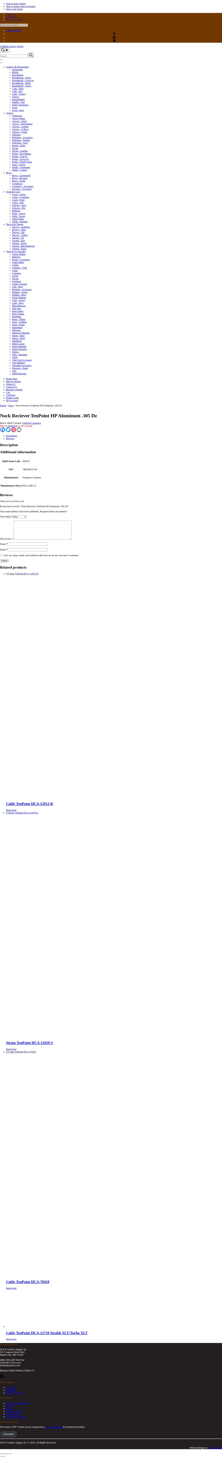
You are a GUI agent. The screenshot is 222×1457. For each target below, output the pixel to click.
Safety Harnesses (20, 105)
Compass (16, 273)
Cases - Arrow (19, 194)
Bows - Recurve (20, 178)
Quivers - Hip (18, 208)
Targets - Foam (19, 243)
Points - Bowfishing (21, 153)
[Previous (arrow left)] (1, 1456)
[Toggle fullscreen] (4, 1453)
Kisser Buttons (19, 297)
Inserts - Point (18, 145)
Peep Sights (17, 311)
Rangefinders (18, 99)
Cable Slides (18, 262)
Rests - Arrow (18, 213)
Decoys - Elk (18, 232)
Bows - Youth (18, 181)
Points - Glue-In (19, 156)
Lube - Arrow (18, 300)
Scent (14, 107)
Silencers (16, 330)
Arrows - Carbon (20, 126)
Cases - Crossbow (20, 197)
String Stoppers (19, 349)
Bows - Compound (21, 175)
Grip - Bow (17, 286)
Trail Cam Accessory (22, 360)
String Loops (18, 343)
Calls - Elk (17, 91)
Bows (9, 172)
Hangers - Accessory (22, 289)
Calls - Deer (18, 88)
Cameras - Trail (19, 267)
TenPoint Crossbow (31, 423)
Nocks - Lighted (20, 151)
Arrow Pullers (19, 254)
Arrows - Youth (19, 132)
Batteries (16, 257)
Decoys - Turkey (20, 235)
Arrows (9, 113)
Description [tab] (11, 435)
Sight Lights (18, 219)
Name (4, 544)
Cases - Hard (18, 200)
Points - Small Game (22, 162)
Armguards (17, 69)
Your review (7, 538)
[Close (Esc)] (10, 1453)
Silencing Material (20, 333)
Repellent (16, 316)
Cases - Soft (18, 202)
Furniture (16, 281)
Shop (10, 405)
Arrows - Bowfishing (22, 124)
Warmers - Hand (20, 368)
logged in (12, 426)
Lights (15, 276)
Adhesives (17, 115)
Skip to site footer (14, 9)
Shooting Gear (13, 191)
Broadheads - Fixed (21, 77)
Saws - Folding (19, 322)
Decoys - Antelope (21, 227)
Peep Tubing (18, 314)
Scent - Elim (18, 110)
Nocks (15, 148)
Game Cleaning (19, 284)
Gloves (15, 96)
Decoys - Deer (19, 229)
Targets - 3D (18, 238)
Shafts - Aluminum (21, 167)
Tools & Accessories (16, 251)
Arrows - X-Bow (20, 129)
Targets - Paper (19, 248)
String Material (19, 346)
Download (8, 1434)
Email (3, 549)
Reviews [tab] (10, 438)
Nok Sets (16, 308)
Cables (15, 265)
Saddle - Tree (18, 102)
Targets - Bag (18, 240)
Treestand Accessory (22, 365)
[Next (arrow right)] (4, 1456)
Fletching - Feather (21, 140)
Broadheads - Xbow (21, 86)
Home (3, 405)
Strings (15, 352)
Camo (15, 270)
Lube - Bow (18, 303)
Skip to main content (16, 3)
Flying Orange (215, 1447)
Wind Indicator (19, 373)
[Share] (7, 1453)
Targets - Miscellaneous (23, 246)
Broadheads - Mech (21, 83)
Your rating (6, 516)
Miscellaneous (19, 305)
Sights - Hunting (20, 221)
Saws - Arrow (18, 164)
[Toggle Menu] (1, 62)
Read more (11, 810)
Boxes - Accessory (21, 259)
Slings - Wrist (18, 338)
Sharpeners (17, 327)
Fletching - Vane (20, 143)
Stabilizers (17, 341)
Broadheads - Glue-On (23, 80)
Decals (15, 278)
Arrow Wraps (18, 118)
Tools (14, 357)
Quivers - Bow (19, 205)
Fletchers (16, 134)
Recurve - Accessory (22, 189)
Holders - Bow (19, 295)
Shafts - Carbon (19, 170)
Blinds (15, 72)
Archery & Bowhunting (17, 67)
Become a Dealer (54, 1427)
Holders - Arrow (20, 292)
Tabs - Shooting (19, 354)
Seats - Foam (18, 324)
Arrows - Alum (19, 121)
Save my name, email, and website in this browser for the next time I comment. (41, 555)
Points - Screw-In (20, 159)
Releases (16, 210)
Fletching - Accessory (22, 137)
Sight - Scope (18, 216)
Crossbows (17, 183)
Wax (14, 371)
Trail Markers (18, 362)
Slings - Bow (18, 335)
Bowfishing (17, 75)
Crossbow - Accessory (23, 186)
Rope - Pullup (18, 319)
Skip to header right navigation (20, 6)
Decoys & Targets (14, 224)
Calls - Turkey (19, 94)
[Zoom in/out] (1, 1453)
